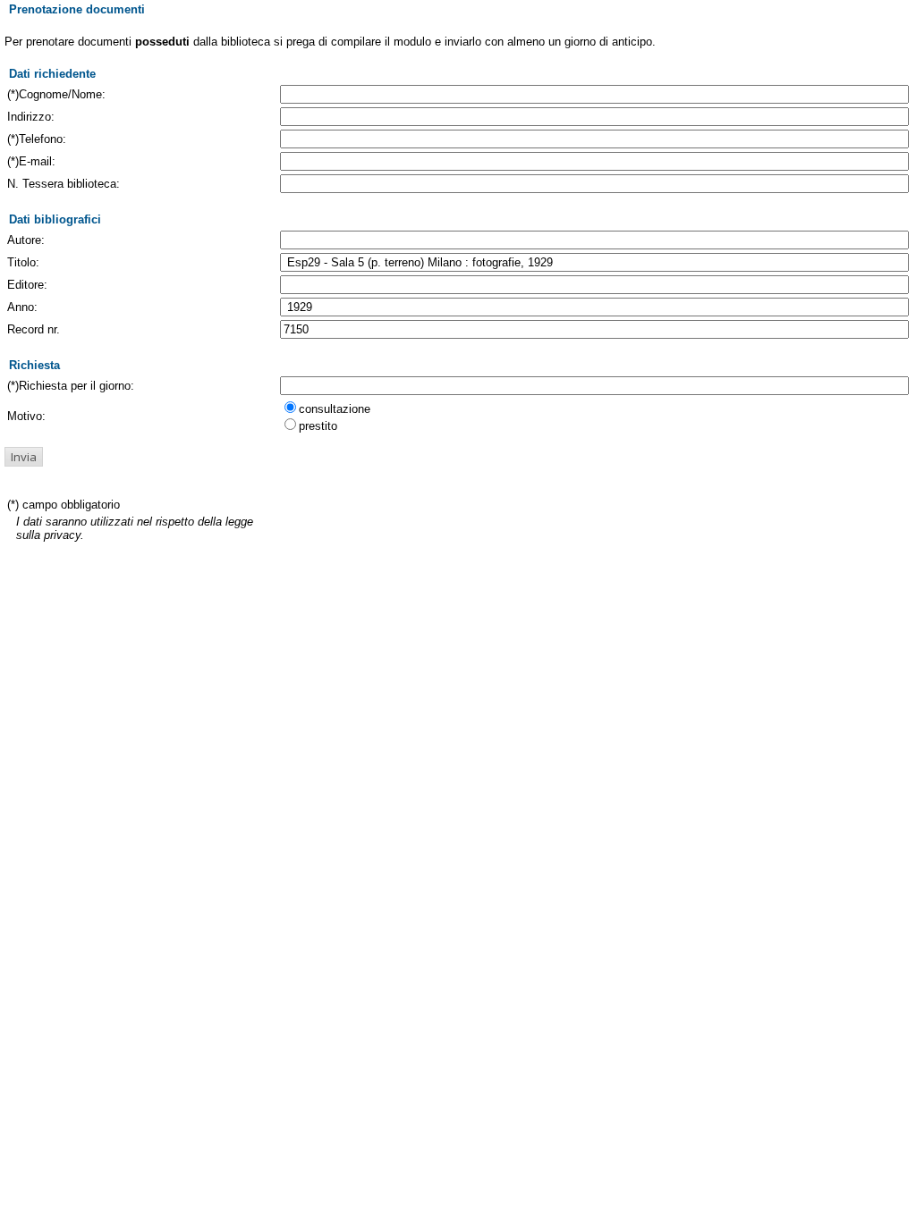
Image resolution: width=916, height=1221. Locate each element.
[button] (23, 457)
